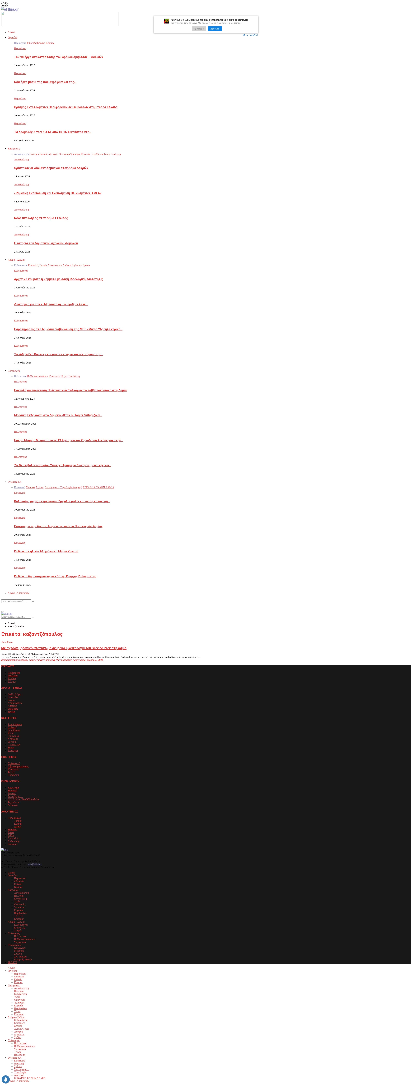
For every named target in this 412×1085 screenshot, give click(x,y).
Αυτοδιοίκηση (21, 159)
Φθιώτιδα (13, 675)
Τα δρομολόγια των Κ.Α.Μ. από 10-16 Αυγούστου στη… (52, 132)
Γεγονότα (12, 37)
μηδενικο (59, 660)
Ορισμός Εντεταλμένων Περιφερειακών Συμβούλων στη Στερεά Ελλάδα (65, 107)
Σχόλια (11, 711)
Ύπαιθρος (13, 738)
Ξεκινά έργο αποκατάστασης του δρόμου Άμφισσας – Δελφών (58, 57)
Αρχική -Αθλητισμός (18, 593)
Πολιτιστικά (20, 381)
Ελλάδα (12, 678)
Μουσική (12, 790)
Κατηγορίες (13, 148)
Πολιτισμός (14, 370)
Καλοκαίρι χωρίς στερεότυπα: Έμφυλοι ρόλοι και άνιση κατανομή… (62, 501)
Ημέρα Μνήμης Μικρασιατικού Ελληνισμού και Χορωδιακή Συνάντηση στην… (68, 440)
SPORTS (12, 962)
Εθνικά (17, 823)
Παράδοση (13, 775)
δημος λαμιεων (30, 660)
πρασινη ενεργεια (73, 660)
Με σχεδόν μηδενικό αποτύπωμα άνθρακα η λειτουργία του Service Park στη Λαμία (63, 648)
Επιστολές (13, 697)
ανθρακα (5, 660)
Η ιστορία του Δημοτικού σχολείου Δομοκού (46, 243)
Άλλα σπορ (13, 841)
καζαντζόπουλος (46, 660)
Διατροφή (13, 805)
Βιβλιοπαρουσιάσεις (18, 766)
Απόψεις (12, 705)
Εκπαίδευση (14, 730)
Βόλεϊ (11, 832)
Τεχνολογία (13, 802)
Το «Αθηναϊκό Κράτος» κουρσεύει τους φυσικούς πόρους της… (58, 354)
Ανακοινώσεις (15, 703)
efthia (9, 654)
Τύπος (11, 747)
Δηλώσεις (13, 708)
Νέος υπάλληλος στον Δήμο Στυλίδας (41, 218)
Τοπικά (17, 820)
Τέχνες (11, 772)
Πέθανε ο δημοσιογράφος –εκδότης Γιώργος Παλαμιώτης (55, 576)
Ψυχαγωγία (13, 769)
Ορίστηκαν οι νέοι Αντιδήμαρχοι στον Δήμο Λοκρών (51, 168)
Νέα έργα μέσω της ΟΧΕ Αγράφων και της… (45, 82)
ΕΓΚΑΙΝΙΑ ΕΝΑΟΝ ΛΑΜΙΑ (23, 799)
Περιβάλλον (14, 744)
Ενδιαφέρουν (14, 481)
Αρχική (11, 32)
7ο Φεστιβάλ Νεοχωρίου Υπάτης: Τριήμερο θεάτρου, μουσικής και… (62, 465)
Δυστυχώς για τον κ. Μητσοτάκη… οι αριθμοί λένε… (51, 304)
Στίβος (11, 835)
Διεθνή (17, 826)
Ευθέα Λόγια (21, 270)
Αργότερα (199, 28)
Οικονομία (13, 736)
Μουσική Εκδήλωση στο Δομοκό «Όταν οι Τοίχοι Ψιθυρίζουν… (58, 415)
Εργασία (12, 741)
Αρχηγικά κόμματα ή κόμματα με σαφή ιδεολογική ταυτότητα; (58, 279)
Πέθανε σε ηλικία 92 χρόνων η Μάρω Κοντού (46, 551)
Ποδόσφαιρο (14, 818)
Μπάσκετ (12, 829)
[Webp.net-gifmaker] (59, 25)
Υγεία (11, 733)
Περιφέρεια (20, 48)
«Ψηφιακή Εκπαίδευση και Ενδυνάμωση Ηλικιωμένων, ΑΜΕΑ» (57, 193)
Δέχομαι (215, 28)
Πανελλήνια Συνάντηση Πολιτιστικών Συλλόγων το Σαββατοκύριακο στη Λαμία (70, 390)
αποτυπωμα (16, 660)
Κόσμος (12, 681)
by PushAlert (252, 34)
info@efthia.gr (35, 864)
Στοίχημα (12, 844)
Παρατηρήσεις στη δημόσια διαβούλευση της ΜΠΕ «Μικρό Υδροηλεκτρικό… (68, 329)
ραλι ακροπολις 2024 (92, 660)
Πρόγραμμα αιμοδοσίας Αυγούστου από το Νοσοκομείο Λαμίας (58, 526)
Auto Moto (7, 642)
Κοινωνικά (19, 492)
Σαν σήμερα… (15, 796)
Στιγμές (11, 700)
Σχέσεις (12, 793)
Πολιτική (12, 727)
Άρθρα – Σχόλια (16, 259)
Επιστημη (13, 750)
